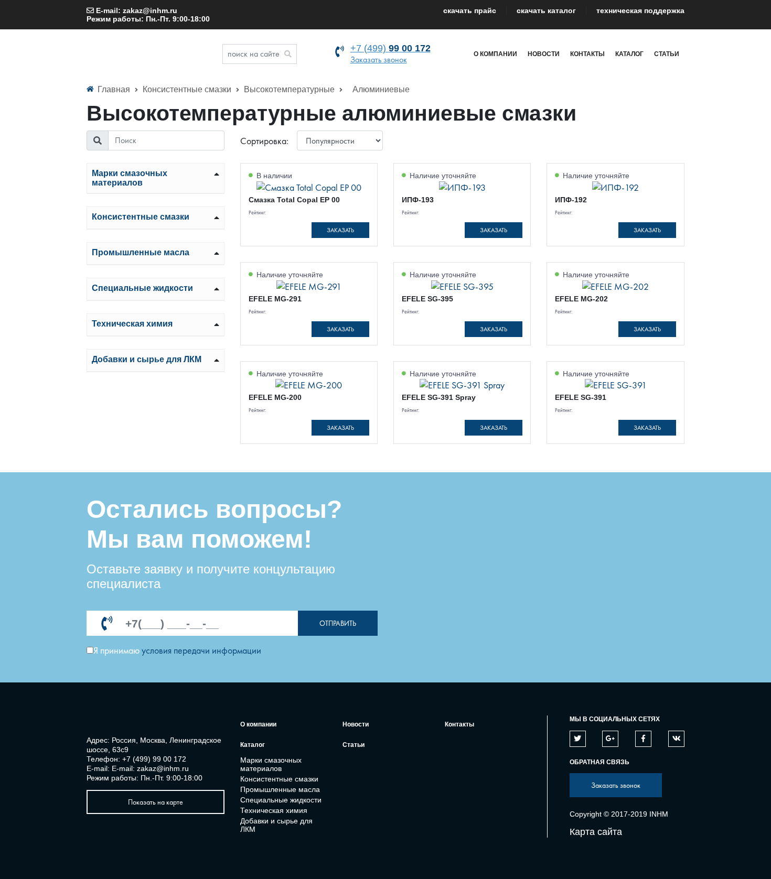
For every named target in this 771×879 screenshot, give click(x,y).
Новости (544, 54)
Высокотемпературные (290, 89)
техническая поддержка (640, 10)
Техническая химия (132, 323)
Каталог (629, 54)
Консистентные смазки (188, 89)
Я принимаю (116, 650)
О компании (495, 54)
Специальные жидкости (142, 288)
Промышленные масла (140, 252)
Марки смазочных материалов (129, 178)
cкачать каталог (546, 10)
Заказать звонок (378, 59)
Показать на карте (155, 802)
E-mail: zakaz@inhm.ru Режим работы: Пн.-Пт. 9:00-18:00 (148, 14)
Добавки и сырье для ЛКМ (146, 359)
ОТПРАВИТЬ (337, 623)
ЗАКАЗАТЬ (340, 230)
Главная (113, 89)
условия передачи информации (201, 650)
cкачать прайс (469, 10)
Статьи (666, 54)
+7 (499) (390, 48)
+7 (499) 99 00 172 (154, 759)
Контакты (587, 54)
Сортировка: (264, 141)
